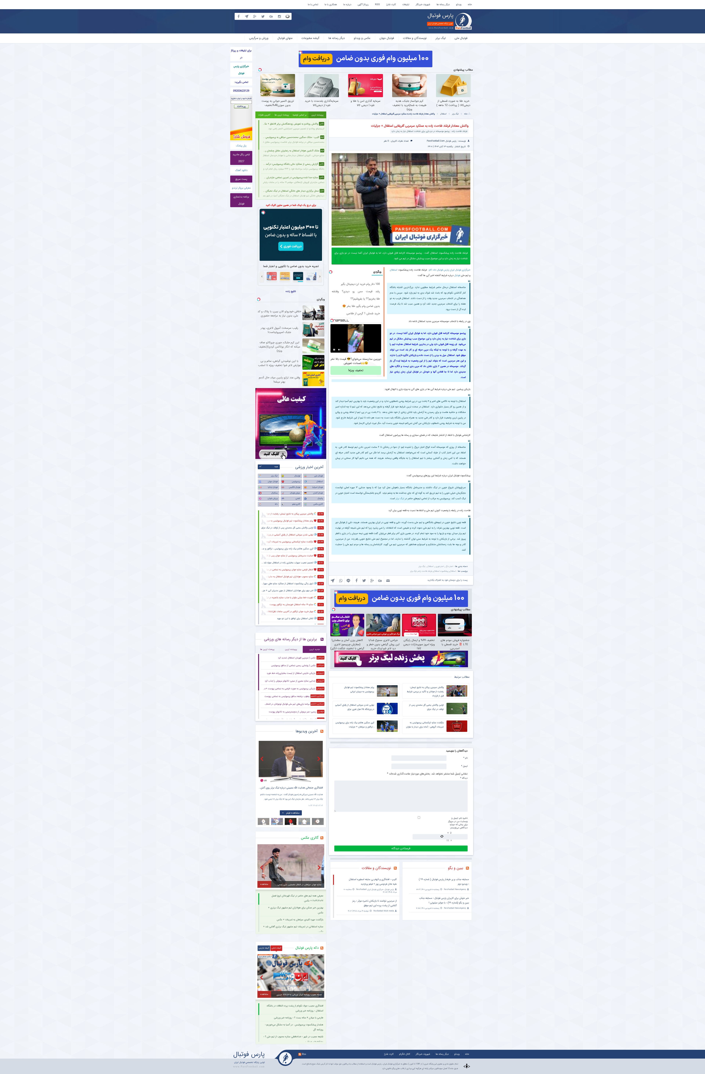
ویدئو (458, 4)
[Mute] (339, 349)
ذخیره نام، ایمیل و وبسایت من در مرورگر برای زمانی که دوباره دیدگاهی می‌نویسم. (458, 822)
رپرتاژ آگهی (363, 4)
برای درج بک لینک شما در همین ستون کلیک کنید (291, 205)
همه (276, 466)
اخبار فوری (439, 566)
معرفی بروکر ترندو (241, 188)
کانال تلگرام (404, 1054)
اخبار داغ (449, 566)
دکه (276, 504)
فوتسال (297, 475)
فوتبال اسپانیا (317, 487)
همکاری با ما (331, 4)
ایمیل (464, 766)
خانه (470, 4)
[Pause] (334, 349)
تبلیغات (405, 4)
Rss (304, 1054)
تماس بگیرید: (241, 82)
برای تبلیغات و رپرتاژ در (241, 54)
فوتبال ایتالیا (273, 487)
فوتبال (457, 275)
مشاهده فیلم (292, 813)
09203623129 (241, 91)
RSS (377, 4)
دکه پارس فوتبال (307, 948)
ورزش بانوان (273, 498)
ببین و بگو (455, 868)
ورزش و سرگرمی (258, 38)
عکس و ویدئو (362, 38)
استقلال (443, 114)
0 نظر (386, 141)
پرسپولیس (296, 481)
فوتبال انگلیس (294, 487)
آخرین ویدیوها (307, 731)
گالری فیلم (296, 504)
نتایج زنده (291, 291)
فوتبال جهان (386, 38)
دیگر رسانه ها (443, 4)
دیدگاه (464, 778)
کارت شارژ (391, 4)
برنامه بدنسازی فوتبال (241, 200)
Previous (262, 758)
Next (319, 758)
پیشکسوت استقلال (440, 571)
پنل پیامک (241, 146)
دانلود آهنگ (241, 170)
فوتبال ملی (461, 38)
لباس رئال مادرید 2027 (241, 157)
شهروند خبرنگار (423, 4)
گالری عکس (318, 504)
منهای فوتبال (284, 38)
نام (465, 757)
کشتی (298, 498)
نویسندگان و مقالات (415, 38)
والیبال (320, 498)
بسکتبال (274, 493)
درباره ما (347, 4)
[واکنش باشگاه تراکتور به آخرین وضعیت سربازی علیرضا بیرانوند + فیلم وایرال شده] (291, 761)
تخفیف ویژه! (355, 370)
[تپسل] (300, 52)
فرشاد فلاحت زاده (425, 571)
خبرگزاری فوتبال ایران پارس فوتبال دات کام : (449, 270)
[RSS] (469, 868)
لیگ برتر (441, 38)
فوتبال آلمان (318, 493)
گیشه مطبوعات (310, 38)
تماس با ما (313, 4)
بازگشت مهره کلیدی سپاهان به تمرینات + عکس (300, 920)
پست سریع (241, 179)
